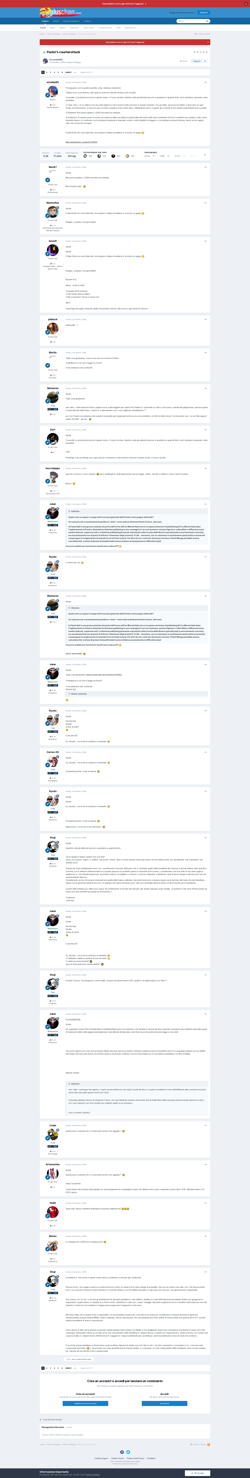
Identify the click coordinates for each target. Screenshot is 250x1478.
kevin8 (53, 241)
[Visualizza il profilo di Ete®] (53, 439)
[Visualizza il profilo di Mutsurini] (53, 397)
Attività (56, 21)
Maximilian (52, 202)
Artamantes (53, 1164)
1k (54, 452)
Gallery (62, 28)
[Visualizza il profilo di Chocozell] (127, 156)
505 (53, 375)
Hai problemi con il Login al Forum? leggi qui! (122, 4)
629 (53, 491)
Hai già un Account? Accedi (181, 13)
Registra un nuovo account (85, 1403)
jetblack (52, 319)
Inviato (76, 82)
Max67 (53, 167)
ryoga (52, 1125)
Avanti (68, 72)
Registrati (204, 12)
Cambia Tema (117, 1458)
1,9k (53, 342)
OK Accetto (198, 1473)
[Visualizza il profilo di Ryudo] (53, 566)
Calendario (74, 28)
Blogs (52, 28)
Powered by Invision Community (125, 1464)
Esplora (45, 21)
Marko (53, 1236)
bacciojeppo (53, 468)
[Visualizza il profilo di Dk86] (53, 1212)
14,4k (53, 530)
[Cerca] (207, 21)
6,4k (54, 414)
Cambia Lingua (101, 1458)
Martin (53, 352)
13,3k (53, 778)
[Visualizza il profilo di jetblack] (53, 328)
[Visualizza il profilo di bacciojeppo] (53, 477)
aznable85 (57, 59)
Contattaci (151, 1458)
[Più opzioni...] (205, 82)
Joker (52, 504)
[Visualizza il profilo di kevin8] (53, 250)
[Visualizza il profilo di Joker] (113, 156)
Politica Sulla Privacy (135, 1458)
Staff (118, 28)
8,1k (53, 264)
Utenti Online (89, 28)
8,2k (54, 583)
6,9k (54, 105)
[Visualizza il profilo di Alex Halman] (85, 156)
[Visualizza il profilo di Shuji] (99, 156)
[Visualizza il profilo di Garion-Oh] (53, 761)
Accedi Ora (164, 1403)
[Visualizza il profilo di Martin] (53, 361)
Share (184, 61)
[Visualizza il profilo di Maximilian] (53, 212)
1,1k (53, 1187)
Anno (74, 1359)
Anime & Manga (74, 62)
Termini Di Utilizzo (92, 1475)
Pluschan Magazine (71, 21)
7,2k (53, 225)
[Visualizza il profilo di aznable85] (45, 61)
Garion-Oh (53, 752)
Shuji (53, 837)
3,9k (54, 1226)
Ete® (52, 429)
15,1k (54, 1151)
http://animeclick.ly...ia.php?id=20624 (81, 142)
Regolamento (130, 28)
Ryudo (53, 556)
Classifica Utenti (105, 28)
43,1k (53, 864)
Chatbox (87, 21)
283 (53, 190)
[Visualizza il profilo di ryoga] (53, 1134)
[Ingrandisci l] (143, 133)
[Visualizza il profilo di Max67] (53, 176)
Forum (43, 28)
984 (53, 1259)
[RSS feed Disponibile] (208, 1445)
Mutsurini (52, 388)
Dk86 (53, 1203)
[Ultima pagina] (75, 72)
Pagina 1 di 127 (86, 72)
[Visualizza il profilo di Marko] (53, 1245)
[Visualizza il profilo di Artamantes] (53, 1173)
